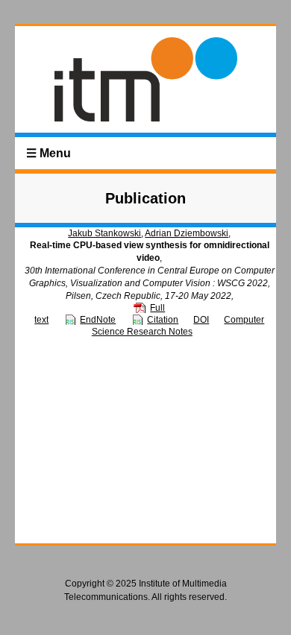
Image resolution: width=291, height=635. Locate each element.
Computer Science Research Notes (178, 326)
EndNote (98, 320)
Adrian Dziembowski (186, 233)
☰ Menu (48, 153)
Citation (162, 320)
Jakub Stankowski (104, 233)
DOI (201, 320)
